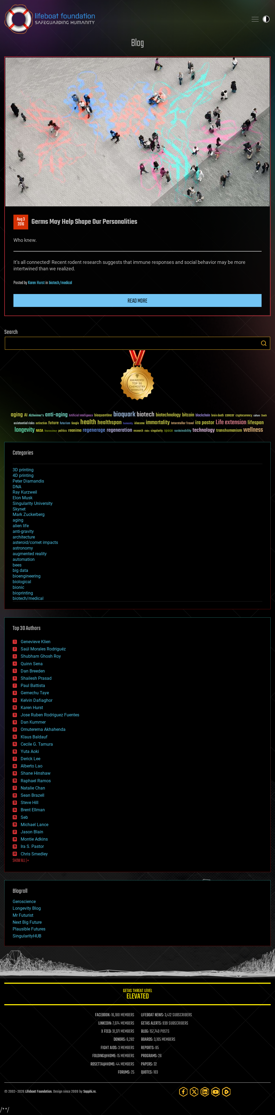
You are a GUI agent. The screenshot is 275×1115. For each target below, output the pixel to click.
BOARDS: (147, 1039)
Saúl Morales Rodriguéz (43, 649)
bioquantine (103, 415)
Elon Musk (22, 497)
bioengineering (27, 576)
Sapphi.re (89, 1092)
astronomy (23, 548)
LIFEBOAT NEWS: (152, 1015)
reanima (74, 430)
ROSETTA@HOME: (103, 1064)
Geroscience (24, 901)
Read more (137, 301)
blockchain (203, 415)
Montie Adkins (34, 839)
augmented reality (30, 553)
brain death (217, 415)
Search (263, 343)
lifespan (256, 423)
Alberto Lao (31, 766)
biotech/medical (60, 282)
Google (75, 423)
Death (264, 415)
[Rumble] (226, 1091)
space (168, 430)
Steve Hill (29, 802)
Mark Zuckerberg (29, 514)
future (53, 423)
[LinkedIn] (205, 1091)
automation (24, 559)
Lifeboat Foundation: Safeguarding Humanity (124, 19)
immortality (158, 422)
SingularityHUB (27, 936)
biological (22, 581)
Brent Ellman (33, 809)
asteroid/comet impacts (35, 542)
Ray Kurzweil (25, 492)
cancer (229, 415)
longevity (25, 430)
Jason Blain (32, 831)
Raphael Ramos (36, 780)
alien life (21, 525)
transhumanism (229, 430)
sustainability (182, 431)
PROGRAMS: (149, 1056)
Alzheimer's (36, 416)
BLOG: (145, 1031)
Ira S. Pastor (32, 846)
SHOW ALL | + (21, 860)
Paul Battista (33, 685)
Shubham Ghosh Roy (41, 656)
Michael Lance (34, 824)
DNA (17, 486)
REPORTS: (147, 1048)
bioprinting (23, 593)
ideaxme (139, 424)
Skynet (19, 509)
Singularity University (33, 503)
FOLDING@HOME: (104, 1056)
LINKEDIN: (105, 1023)
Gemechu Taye (35, 692)
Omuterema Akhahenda (43, 729)
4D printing (23, 475)
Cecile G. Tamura (37, 744)
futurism (65, 424)
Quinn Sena (32, 663)
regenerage (94, 430)
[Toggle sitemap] (255, 19)
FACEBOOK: (102, 1015)
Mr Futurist (23, 915)
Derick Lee (30, 758)
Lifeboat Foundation (38, 1092)
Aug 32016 (21, 222)
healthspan (109, 422)
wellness (253, 430)
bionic (18, 587)
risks (146, 431)
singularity (157, 431)
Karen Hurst (36, 282)
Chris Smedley (34, 853)
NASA (39, 431)
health (88, 422)
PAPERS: (147, 1064)
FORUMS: (124, 1072)
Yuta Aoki (30, 751)
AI (25, 415)
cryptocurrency (244, 415)
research (138, 431)
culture (257, 415)
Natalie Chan (33, 788)
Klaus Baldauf (34, 736)
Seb (24, 817)
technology (204, 430)
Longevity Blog (27, 908)
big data (20, 570)
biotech (145, 414)
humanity (128, 423)
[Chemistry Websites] (137, 376)
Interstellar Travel (182, 424)
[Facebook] (183, 1091)
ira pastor (204, 423)
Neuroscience (51, 431)
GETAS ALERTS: (151, 1023)
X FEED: (106, 1031)
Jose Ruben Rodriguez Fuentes (50, 714)
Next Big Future (27, 922)
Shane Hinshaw (35, 773)
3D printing (23, 469)
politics (62, 431)
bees (17, 565)
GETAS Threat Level (137, 994)
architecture (24, 537)
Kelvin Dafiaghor (36, 700)
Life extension (231, 422)
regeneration (119, 430)
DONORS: (120, 1039)
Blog (137, 43)
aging (17, 415)
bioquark (124, 415)
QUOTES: (147, 1072)
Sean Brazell (32, 795)
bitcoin (188, 415)
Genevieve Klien (35, 641)
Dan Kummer (33, 722)
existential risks (24, 424)
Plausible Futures (29, 929)
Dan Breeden (33, 671)
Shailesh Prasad (36, 678)
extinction (41, 423)
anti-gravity (23, 531)
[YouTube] (215, 1091)
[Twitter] (194, 1091)
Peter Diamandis (28, 481)
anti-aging (56, 415)
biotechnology (168, 415)
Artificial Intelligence (81, 415)
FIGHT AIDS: (109, 1048)
